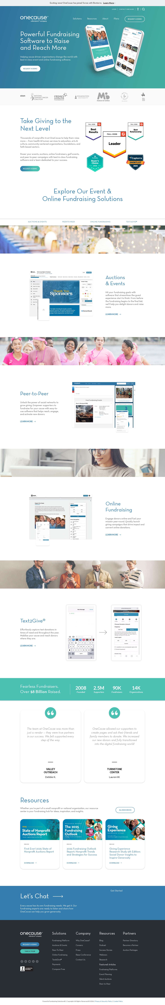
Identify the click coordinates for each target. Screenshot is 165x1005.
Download (29, 863)
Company (83, 933)
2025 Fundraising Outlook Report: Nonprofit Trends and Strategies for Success (82, 851)
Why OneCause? (83, 941)
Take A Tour (30, 951)
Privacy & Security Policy (103, 1001)
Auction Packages (130, 950)
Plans (116, 19)
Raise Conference (83, 955)
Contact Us (80, 960)
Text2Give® (131, 222)
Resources (92, 19)
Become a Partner (130, 945)
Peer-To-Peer (58, 950)
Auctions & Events (37, 222)
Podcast (102, 945)
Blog (101, 941)
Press (78, 950)
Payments (56, 964)
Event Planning (105, 974)
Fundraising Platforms (108, 970)
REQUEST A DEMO (30, 69)
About (105, 19)
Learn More (108, 3)
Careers (79, 945)
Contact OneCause (126, 9)
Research (103, 960)
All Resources (125, 810)
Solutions (77, 19)
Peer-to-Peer (68, 222)
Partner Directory (130, 941)
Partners (129, 933)
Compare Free (58, 969)
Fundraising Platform (60, 941)
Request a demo (30, 944)
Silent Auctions (105, 979)
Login (114, 9)
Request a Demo (135, 19)
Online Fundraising (100, 222)
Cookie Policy (118, 1001)
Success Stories (105, 950)
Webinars (103, 955)
